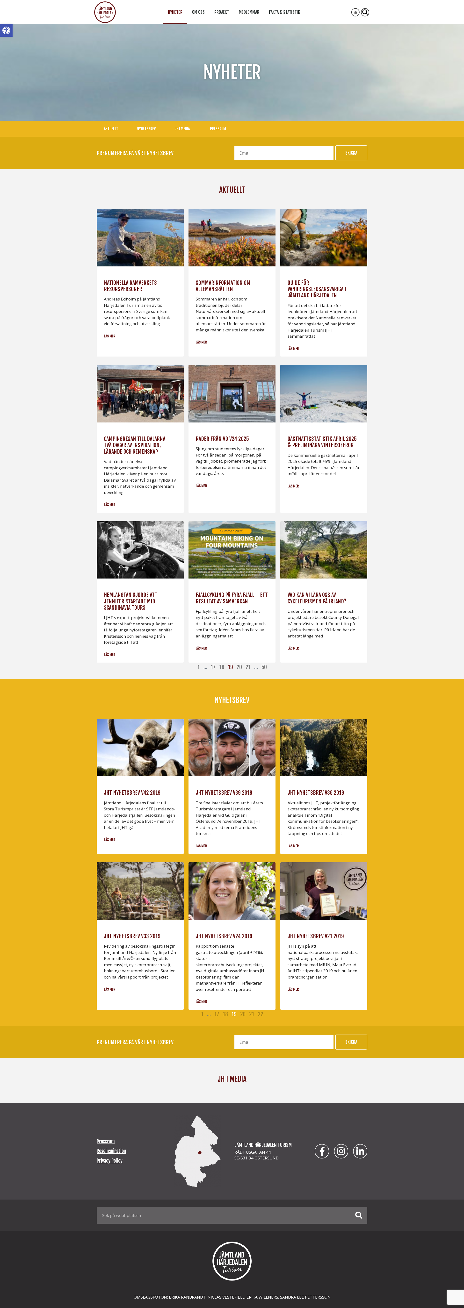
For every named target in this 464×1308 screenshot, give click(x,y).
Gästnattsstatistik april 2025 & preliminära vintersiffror (322, 442)
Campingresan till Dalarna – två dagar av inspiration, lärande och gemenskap (137, 445)
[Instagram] (341, 1151)
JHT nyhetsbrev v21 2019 (316, 936)
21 (248, 667)
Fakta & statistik (284, 12)
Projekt (221, 12)
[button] (6, 30)
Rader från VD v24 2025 (222, 439)
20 (239, 667)
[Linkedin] (360, 1151)
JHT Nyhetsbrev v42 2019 (132, 792)
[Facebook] (322, 1151)
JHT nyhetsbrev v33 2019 (132, 936)
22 (260, 1014)
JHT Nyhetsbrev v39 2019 (224, 792)
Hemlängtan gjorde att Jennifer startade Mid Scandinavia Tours (130, 601)
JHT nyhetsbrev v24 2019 (224, 936)
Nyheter (175, 12)
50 (264, 667)
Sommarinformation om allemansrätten (223, 285)
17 (213, 667)
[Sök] (358, 1215)
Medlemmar (249, 12)
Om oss (198, 12)
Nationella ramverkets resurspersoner (130, 285)
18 (221, 667)
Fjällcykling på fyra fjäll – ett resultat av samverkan (232, 598)
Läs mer (109, 336)
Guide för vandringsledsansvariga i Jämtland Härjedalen (317, 289)
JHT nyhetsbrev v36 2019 (316, 792)
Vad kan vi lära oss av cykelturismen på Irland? (317, 598)
